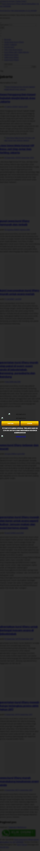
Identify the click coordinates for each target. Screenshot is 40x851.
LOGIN (29, 423)
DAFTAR (10, 423)
